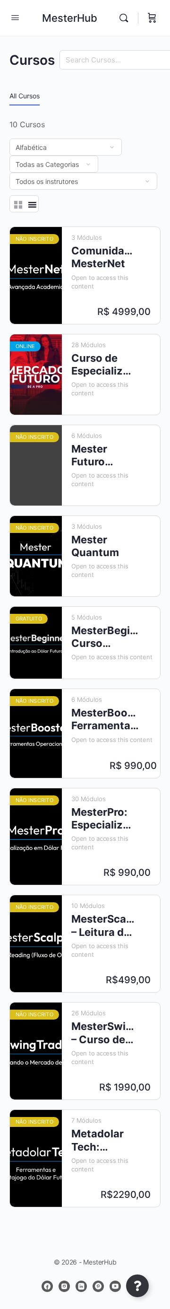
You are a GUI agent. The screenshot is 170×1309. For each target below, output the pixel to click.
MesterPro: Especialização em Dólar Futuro (103, 819)
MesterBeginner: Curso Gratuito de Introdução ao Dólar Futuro (105, 637)
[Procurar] (126, 18)
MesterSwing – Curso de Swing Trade (103, 1033)
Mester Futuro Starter (89, 456)
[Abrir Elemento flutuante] (137, 1285)
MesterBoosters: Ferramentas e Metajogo (105, 720)
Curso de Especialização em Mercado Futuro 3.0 (103, 365)
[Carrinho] (152, 18)
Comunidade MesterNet (103, 257)
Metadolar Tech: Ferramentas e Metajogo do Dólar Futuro (103, 1140)
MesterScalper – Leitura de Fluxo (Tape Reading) (103, 926)
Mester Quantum (95, 546)
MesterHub (69, 18)
